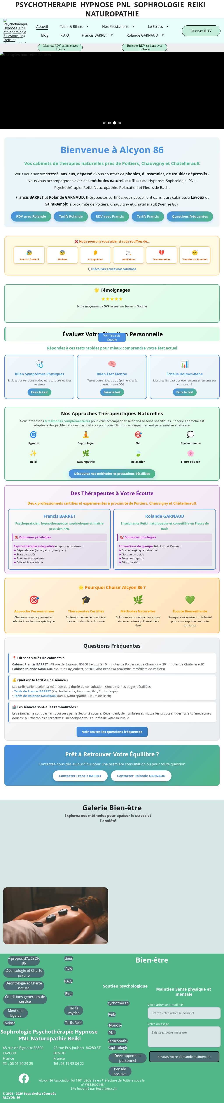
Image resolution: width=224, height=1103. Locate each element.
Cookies (9, 1023)
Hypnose (115, 1025)
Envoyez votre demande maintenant (184, 1057)
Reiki (112, 1014)
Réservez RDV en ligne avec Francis (60, 47)
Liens (68, 958)
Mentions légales (15, 1013)
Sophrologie (117, 1047)
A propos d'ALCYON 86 (24, 961)
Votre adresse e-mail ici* (166, 1005)
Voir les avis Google (112, 337)
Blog (44, 35)
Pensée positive (120, 1071)
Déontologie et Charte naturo (23, 985)
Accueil (42, 26)
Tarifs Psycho (74, 1010)
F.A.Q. (65, 35)
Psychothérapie (118, 1003)
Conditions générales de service (25, 999)
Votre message (158, 1024)
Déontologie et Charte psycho (24, 973)
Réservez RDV (201, 31)
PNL (112, 1032)
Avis (68, 968)
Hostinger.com (106, 1088)
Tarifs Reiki (73, 1022)
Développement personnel (127, 1058)
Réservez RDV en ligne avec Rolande (144, 47)
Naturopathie (118, 1041)
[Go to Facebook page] (24, 1078)
